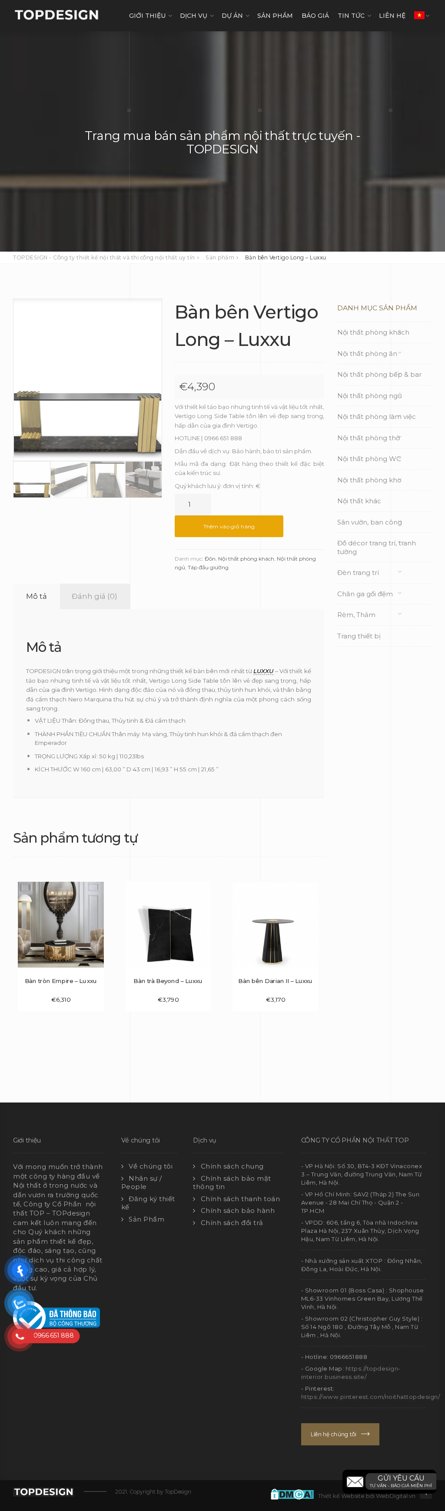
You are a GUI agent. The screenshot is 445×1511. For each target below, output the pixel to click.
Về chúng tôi (151, 1166)
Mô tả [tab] (36, 596)
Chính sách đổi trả (232, 1223)
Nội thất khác (359, 501)
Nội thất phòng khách (246, 558)
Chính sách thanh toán (240, 1199)
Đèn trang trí (358, 572)
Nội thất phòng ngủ (369, 396)
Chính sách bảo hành (238, 1210)
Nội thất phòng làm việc (376, 416)
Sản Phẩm (146, 1219)
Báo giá (315, 16)
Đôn (210, 558)
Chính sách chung (232, 1166)
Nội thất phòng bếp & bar (379, 374)
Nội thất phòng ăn (367, 353)
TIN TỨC (351, 16)
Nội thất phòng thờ (368, 438)
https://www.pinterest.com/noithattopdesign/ (370, 1396)
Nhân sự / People (141, 1182)
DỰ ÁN (232, 16)
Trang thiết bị (359, 636)
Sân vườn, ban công (369, 522)
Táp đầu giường (208, 567)
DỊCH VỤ (193, 16)
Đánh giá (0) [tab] (94, 596)
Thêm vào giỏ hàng (229, 526)
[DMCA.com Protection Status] (294, 1493)
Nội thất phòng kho (369, 480)
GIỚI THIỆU (147, 16)
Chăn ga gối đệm (365, 594)
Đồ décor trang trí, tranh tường (376, 547)
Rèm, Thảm (356, 615)
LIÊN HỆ (392, 16)
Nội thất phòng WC (369, 459)
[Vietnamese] (419, 15)
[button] (389, 1482)
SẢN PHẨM (275, 16)
